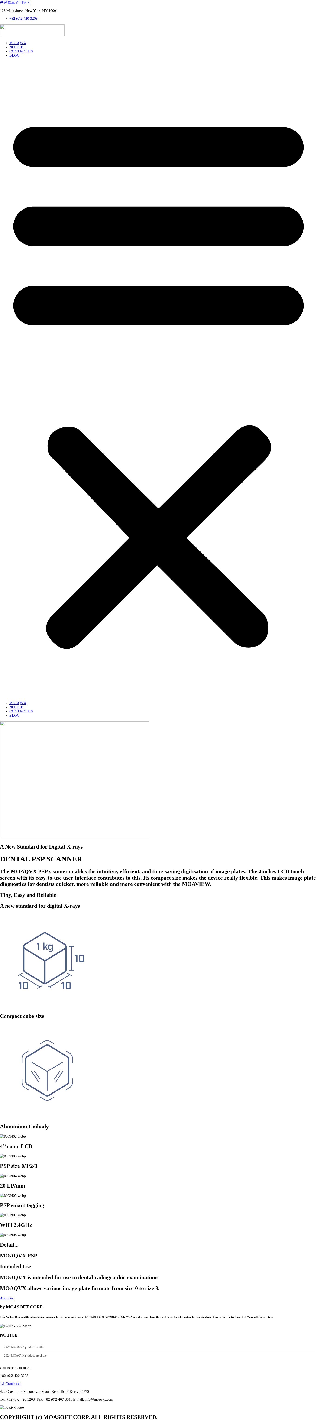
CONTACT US (21, 51)
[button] (158, 379)
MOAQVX (17, 43)
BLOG (14, 55)
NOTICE (16, 47)
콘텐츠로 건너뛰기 (15, 2)
